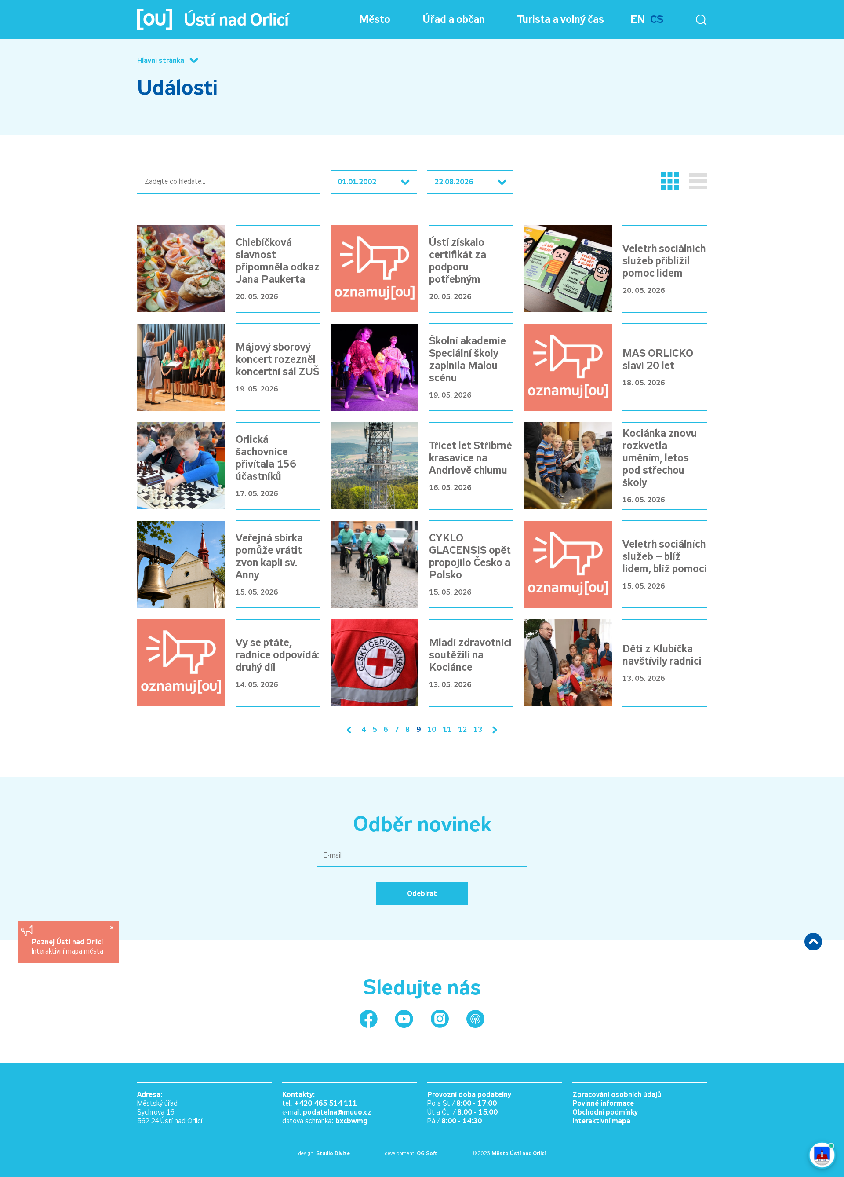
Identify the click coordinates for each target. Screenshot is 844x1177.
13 (477, 729)
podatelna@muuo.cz (337, 1112)
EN (637, 19)
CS (656, 19)
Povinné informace (603, 1103)
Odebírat (422, 893)
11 (447, 729)
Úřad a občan (454, 19)
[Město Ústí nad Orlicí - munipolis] (475, 1019)
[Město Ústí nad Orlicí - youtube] (404, 1019)
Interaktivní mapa (601, 1121)
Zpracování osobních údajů (616, 1094)
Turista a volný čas (560, 19)
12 (462, 729)
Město (374, 19)
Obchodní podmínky (605, 1112)
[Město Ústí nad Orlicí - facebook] (369, 1019)
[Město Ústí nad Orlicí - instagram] (440, 1019)
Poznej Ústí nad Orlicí (68, 942)
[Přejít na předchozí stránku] (351, 730)
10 (431, 729)
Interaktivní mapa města (67, 951)
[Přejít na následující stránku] (493, 730)
